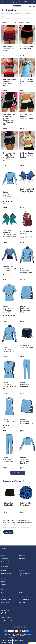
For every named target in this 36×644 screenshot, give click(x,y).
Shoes (3, 555)
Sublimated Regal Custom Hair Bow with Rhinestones (27, 191)
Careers (21, 579)
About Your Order (6, 599)
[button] (26, 22)
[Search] (5, 6)
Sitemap (3, 584)
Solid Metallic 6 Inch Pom (25, 504)
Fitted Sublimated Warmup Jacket (8, 349)
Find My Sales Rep (6, 573)
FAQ (20, 592)
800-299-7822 (21, 639)
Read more (8, 532)
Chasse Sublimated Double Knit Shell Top (9, 385)
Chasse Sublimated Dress (9, 420)
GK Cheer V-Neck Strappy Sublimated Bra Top (9, 82)
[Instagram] (5, 613)
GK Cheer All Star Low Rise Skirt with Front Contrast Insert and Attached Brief (9, 119)
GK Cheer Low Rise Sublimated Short (9, 48)
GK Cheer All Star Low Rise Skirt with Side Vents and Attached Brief (9, 157)
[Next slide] (34, 2)
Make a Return (5, 602)
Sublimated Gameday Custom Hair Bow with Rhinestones (9, 233)
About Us (3, 570)
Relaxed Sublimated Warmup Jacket (26, 271)
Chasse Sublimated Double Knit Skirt (26, 421)
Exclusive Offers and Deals (26, 596)
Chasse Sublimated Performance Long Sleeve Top (9, 195)
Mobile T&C (16, 635)
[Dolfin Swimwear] (11, 620)
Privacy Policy (7, 634)
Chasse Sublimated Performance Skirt (25, 309)
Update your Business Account (7, 580)
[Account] (30, 6)
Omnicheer (14, 637)
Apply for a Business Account (24, 574)
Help (2, 592)
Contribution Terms (27, 634)
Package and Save (6, 562)
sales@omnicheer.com (18, 640)
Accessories (4, 558)
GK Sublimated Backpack (26, 232)
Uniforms (3, 552)
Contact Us (22, 570)
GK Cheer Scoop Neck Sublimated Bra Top (26, 155)
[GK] (4, 620)
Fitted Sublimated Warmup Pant (25, 384)
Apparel (21, 552)
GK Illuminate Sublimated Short (27, 346)
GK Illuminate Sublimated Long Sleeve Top (9, 268)
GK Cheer (22, 558)
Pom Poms (22, 555)
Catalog (3, 596)
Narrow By (4, 22)
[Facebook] (2, 613)
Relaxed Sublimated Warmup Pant (8, 459)
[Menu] (2, 6)
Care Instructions (5, 606)
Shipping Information (24, 599)
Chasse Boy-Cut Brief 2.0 (9, 504)
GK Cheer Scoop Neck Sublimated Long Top (26, 81)
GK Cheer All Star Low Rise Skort (26, 47)
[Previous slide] (2, 2)
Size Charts (22, 602)
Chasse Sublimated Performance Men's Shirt (7, 309)
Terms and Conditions (17, 634)
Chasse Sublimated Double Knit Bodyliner (24, 460)
